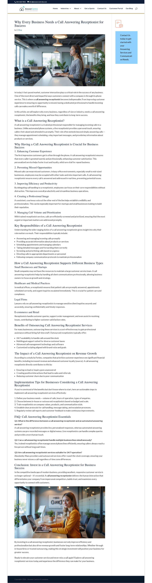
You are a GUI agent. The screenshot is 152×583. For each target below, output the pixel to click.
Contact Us (101, 8)
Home (55, 8)
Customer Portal (116, 8)
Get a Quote (89, 8)
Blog (20, 30)
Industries (65, 8)
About (76, 8)
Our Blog (129, 8)
